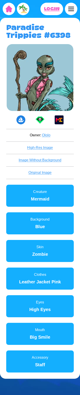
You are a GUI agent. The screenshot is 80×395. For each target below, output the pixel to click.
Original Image (40, 172)
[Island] (23, 9)
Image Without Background (40, 160)
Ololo (46, 135)
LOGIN (52, 8)
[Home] (9, 9)
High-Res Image (40, 147)
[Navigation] (71, 9)
